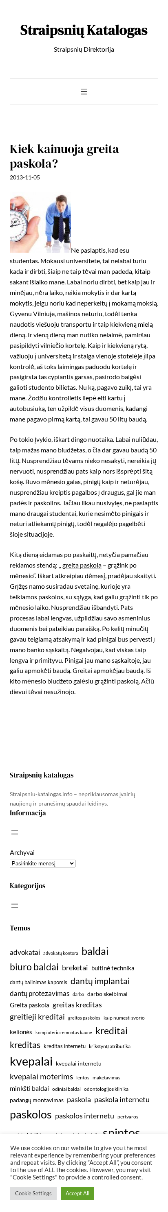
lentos (82, 1077)
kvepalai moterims (41, 1076)
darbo (78, 994)
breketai (75, 967)
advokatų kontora (60, 953)
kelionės (21, 1031)
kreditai (111, 1030)
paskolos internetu (84, 1115)
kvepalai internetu (79, 1063)
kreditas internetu (65, 1046)
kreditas (25, 1044)
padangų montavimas (37, 1099)
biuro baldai (34, 966)
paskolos (31, 1114)
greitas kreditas (77, 1004)
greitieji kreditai (37, 1016)
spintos (121, 1132)
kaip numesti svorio (124, 1017)
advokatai (25, 952)
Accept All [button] (77, 1193)
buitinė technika (113, 968)
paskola (79, 1099)
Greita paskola (29, 1005)
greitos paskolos (84, 1017)
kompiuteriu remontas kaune (63, 1032)
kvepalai (31, 1061)
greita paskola (82, 565)
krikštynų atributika (109, 1046)
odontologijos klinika (106, 1089)
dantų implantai (100, 981)
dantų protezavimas (39, 993)
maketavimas (106, 1077)
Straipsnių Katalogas (84, 29)
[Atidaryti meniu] (84, 91)
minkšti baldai (29, 1088)
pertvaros (127, 1116)
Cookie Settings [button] (33, 1193)
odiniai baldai (66, 1089)
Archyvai (22, 852)
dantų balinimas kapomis (38, 982)
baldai (95, 951)
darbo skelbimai (107, 993)
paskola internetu (122, 1099)
